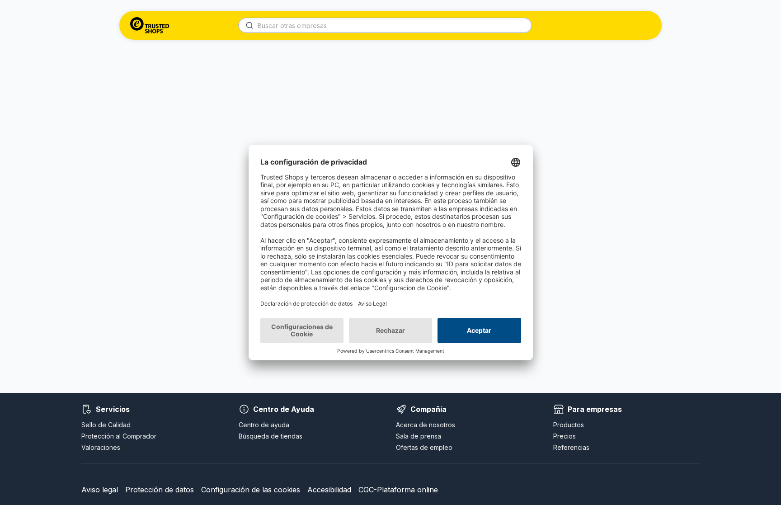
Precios (564, 436)
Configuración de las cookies (250, 489)
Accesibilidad (329, 489)
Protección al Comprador (118, 436)
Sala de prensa (418, 436)
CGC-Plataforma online (398, 489)
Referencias (571, 447)
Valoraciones (100, 447)
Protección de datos (159, 489)
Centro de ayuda (264, 425)
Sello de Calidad (106, 425)
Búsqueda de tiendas (270, 436)
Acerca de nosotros (425, 425)
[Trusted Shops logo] (149, 25)
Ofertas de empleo (424, 447)
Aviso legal (99, 489)
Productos (568, 425)
